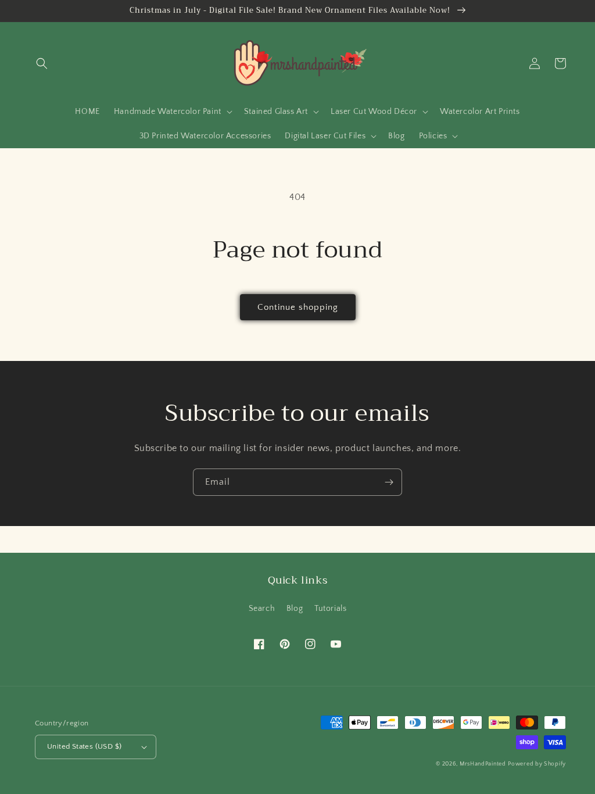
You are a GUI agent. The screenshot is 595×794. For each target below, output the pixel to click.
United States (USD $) (84, 746)
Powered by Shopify (537, 764)
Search (262, 608)
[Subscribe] (389, 482)
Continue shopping (297, 307)
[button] (42, 63)
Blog (294, 608)
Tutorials (330, 608)
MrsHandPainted (483, 764)
